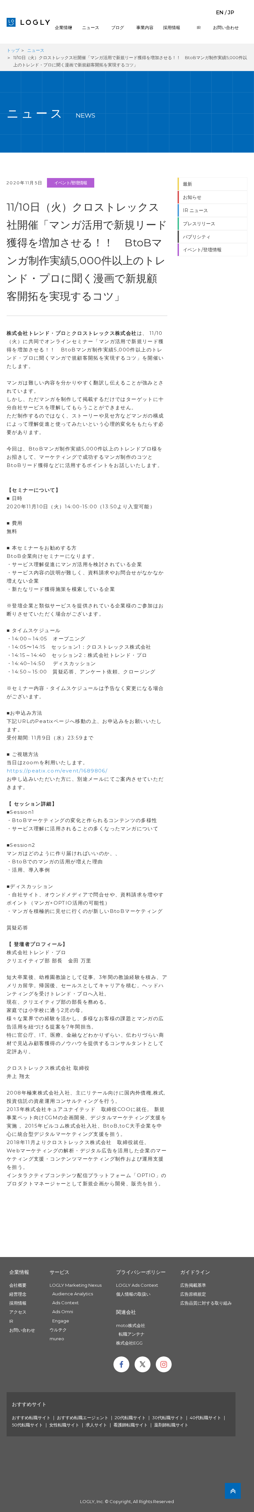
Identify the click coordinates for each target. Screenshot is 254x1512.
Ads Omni (62, 1311)
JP (231, 12)
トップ (13, 50)
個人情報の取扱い (133, 1294)
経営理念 (17, 1294)
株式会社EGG (129, 1343)
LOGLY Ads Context (137, 1285)
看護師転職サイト (130, 1424)
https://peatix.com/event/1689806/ (57, 771)
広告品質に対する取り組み (206, 1303)
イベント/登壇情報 (70, 182)
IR (199, 27)
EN (220, 12)
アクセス (17, 1311)
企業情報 (63, 27)
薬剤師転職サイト (171, 1424)
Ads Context (65, 1302)
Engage (60, 1320)
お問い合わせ (226, 27)
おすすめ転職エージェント (82, 1417)
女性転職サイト (64, 1424)
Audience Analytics (72, 1293)
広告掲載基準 (193, 1285)
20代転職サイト (130, 1417)
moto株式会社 (130, 1325)
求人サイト (96, 1424)
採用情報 (171, 27)
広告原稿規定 (193, 1294)
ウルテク (58, 1329)
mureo (57, 1338)
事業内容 (144, 27)
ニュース (90, 27)
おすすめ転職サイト (31, 1417)
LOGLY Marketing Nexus (76, 1285)
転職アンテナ (132, 1334)
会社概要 (17, 1285)
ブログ (117, 27)
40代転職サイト (205, 1417)
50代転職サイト (27, 1424)
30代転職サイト (168, 1417)
